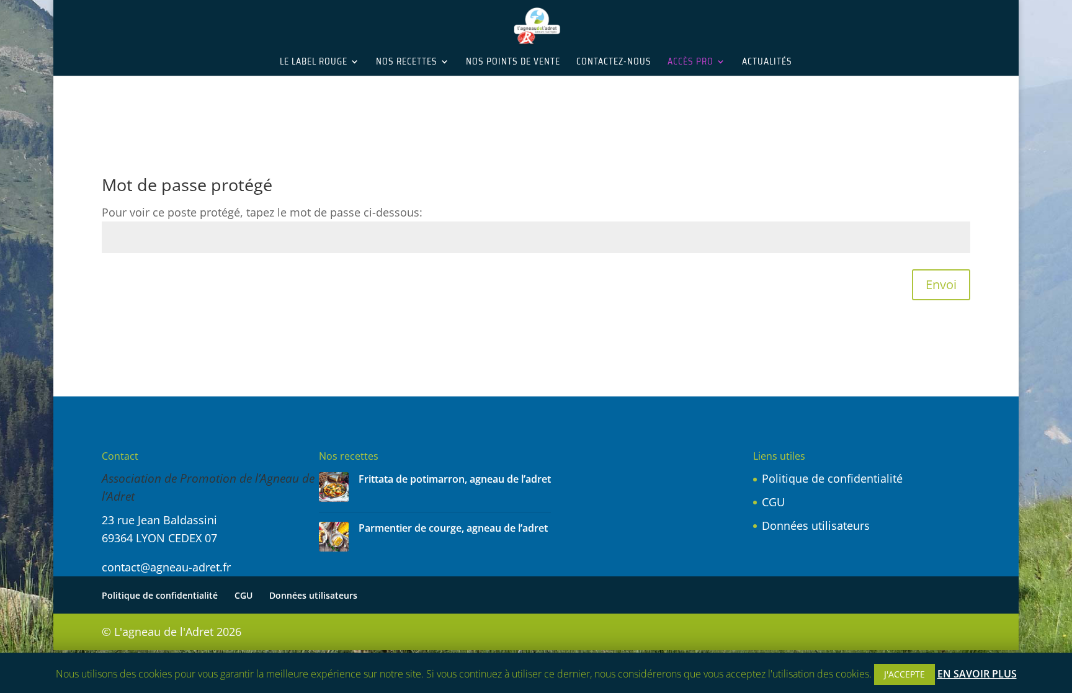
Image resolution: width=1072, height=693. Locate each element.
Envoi (941, 284)
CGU (773, 501)
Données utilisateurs (816, 525)
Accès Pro (690, 62)
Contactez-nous (613, 62)
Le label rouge (313, 62)
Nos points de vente (513, 62)
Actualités (767, 62)
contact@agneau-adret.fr (166, 567)
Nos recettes (406, 62)
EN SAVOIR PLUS (977, 674)
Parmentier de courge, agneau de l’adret (453, 528)
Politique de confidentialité (832, 478)
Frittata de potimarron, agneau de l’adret (455, 479)
